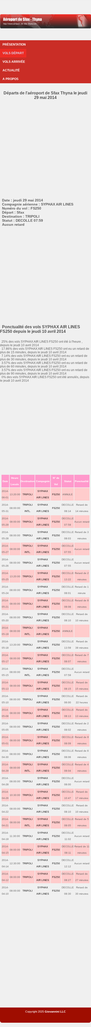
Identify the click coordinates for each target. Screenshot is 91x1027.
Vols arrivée (14, 62)
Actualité (11, 70)
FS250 (56, 494)
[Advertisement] (45, 148)
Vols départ (13, 53)
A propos (10, 79)
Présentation (14, 44)
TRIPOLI (27, 494)
